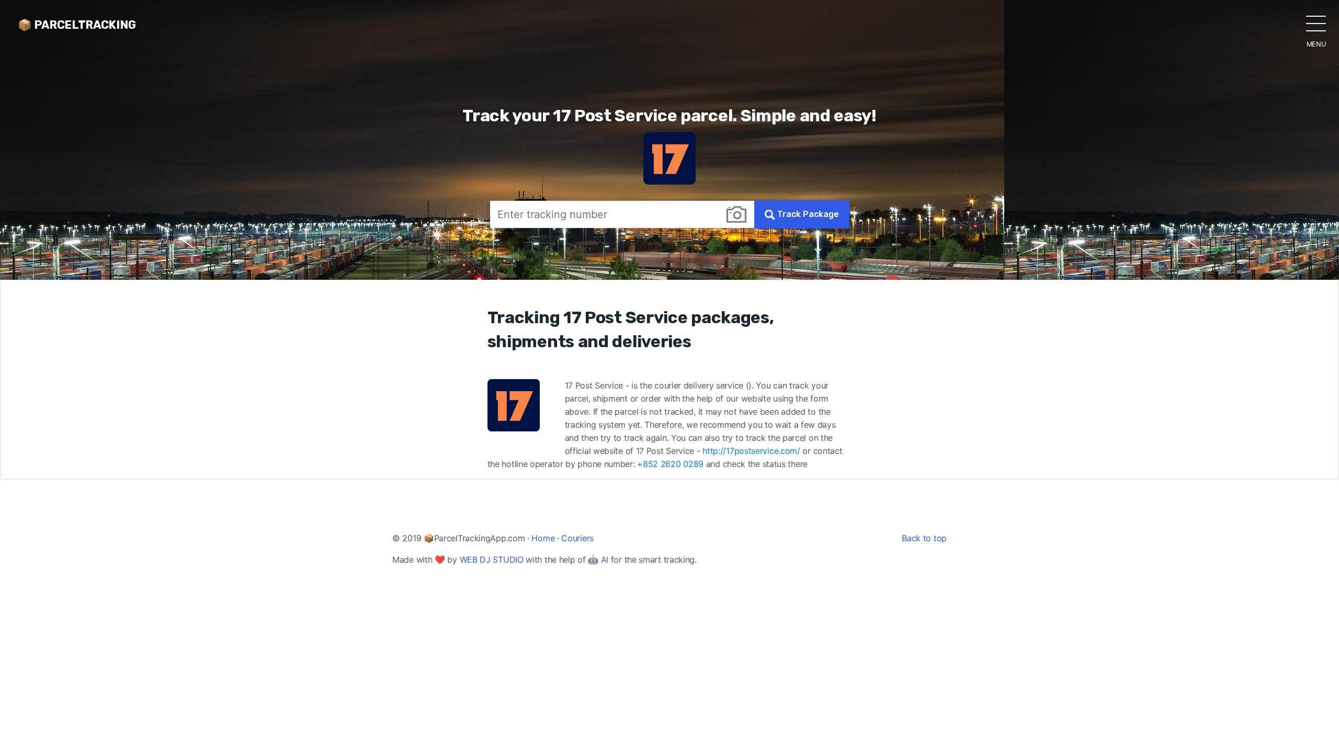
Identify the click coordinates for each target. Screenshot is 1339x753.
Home (542, 538)
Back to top (924, 538)
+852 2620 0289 (670, 464)
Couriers (577, 538)
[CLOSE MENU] (1316, 23)
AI (604, 559)
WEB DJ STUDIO (492, 559)
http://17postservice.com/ (751, 451)
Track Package (807, 214)
